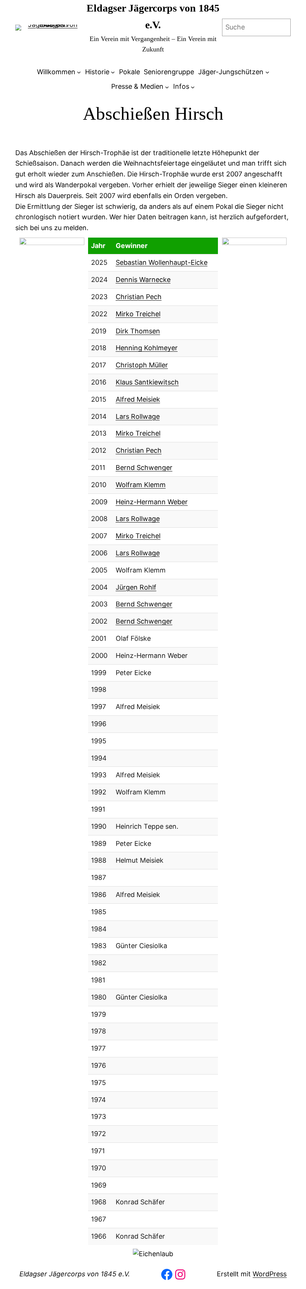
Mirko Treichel (138, 314)
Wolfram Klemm (141, 485)
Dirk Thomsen (138, 331)
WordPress (270, 1274)
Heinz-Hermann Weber (152, 502)
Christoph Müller (142, 365)
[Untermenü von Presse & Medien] (167, 87)
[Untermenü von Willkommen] (79, 72)
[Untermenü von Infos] (193, 87)
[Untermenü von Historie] (113, 72)
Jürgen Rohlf (136, 587)
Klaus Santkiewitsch (147, 382)
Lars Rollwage (138, 416)
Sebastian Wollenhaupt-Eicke (161, 262)
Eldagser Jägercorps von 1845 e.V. (74, 1274)
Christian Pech (139, 297)
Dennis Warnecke (143, 279)
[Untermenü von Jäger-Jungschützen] (267, 72)
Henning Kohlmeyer (147, 348)
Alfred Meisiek (138, 399)
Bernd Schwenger (144, 467)
